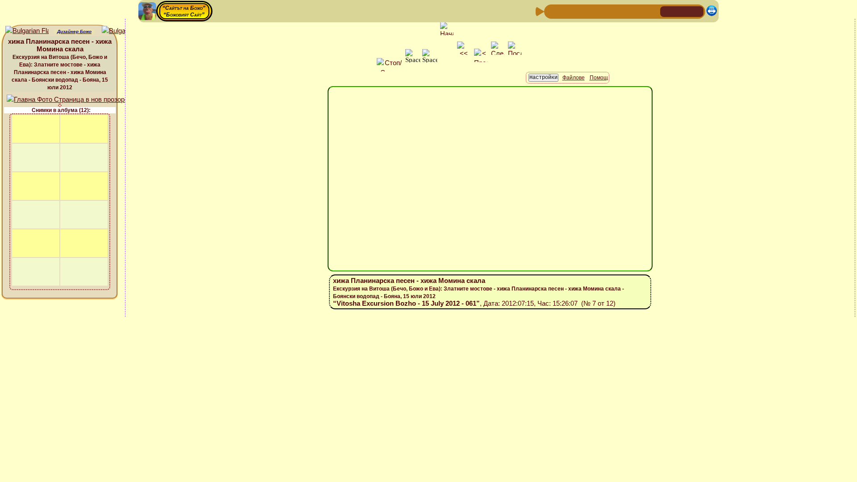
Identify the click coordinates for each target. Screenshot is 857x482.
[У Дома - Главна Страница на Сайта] (667, 11)
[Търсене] (652, 11)
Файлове (573, 78)
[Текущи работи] (609, 11)
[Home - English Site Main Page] (696, 11)
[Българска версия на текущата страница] (123, 31)
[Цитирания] (595, 11)
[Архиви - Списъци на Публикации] (580, 11)
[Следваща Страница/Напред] (566, 11)
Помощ (599, 78)
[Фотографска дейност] (623, 11)
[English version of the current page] (27, 31)
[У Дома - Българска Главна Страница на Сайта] (682, 11)
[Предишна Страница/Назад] (552, 11)
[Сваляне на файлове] (637, 11)
